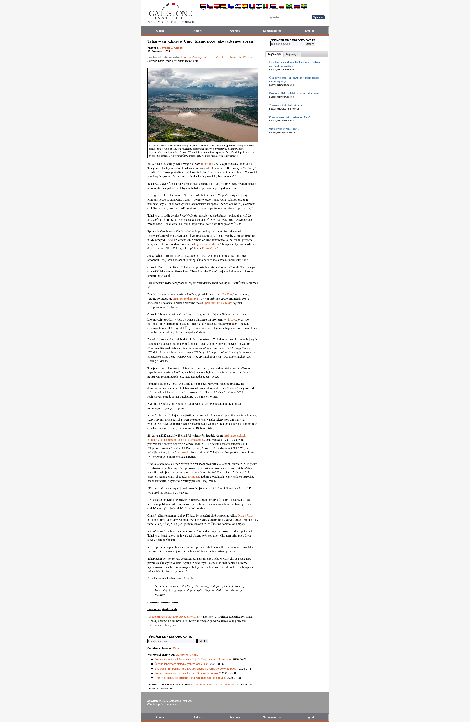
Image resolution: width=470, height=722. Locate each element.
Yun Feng (227, 294)
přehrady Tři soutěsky (218, 303)
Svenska (304, 9)
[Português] (289, 7)
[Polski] (281, 7)
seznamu (230, 684)
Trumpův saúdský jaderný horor (286, 105)
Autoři (197, 30)
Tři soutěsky (209, 248)
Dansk (216, 9)
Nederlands (273, 9)
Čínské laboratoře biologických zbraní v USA (182, 664)
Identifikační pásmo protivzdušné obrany (176, 616)
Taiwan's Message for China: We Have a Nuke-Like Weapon (216, 57)
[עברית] (259, 7)
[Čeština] (210, 7)
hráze (231, 319)
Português (289, 9)
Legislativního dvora (206, 244)
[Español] (245, 7)
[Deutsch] (223, 7)
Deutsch (223, 9)
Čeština (210, 9)
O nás (160, 30)
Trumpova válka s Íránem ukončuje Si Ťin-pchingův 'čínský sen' (193, 659)
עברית (259, 9)
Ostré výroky (245, 515)
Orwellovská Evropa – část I (284, 128)
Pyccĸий (297, 9)
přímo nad (194, 476)
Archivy (235, 30)
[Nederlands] (273, 7)
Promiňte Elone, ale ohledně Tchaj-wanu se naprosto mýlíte (190, 677)
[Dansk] (217, 7)
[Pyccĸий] (297, 7)
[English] (238, 7)
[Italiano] (265, 7)
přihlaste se (204, 684)
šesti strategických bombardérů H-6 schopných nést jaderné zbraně (196, 437)
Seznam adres (272, 30)
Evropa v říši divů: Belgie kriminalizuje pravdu (294, 93)
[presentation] (274, 54)
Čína (176, 648)
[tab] (274, 54)
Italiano (265, 9)
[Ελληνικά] (231, 7)
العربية (203, 9)
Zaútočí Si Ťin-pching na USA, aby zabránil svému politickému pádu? (196, 668)
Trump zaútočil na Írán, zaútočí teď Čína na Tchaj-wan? (188, 673)
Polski (281, 9)
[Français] (252, 7)
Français (252, 9)
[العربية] (203, 7)
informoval (207, 164)
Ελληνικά (230, 9)
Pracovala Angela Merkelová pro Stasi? (289, 116)
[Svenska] (304, 7)
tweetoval (182, 452)
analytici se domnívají (186, 299)
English (238, 9)
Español (245, 9)
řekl (170, 240)
